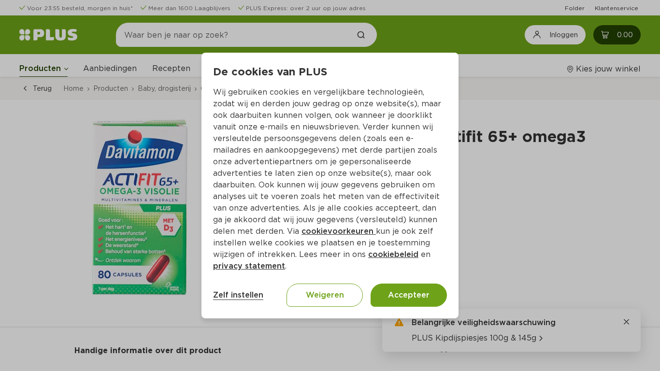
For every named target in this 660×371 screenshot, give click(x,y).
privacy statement (249, 266)
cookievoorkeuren (338, 231)
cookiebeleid (393, 254)
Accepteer (409, 295)
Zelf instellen (238, 295)
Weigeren (325, 295)
